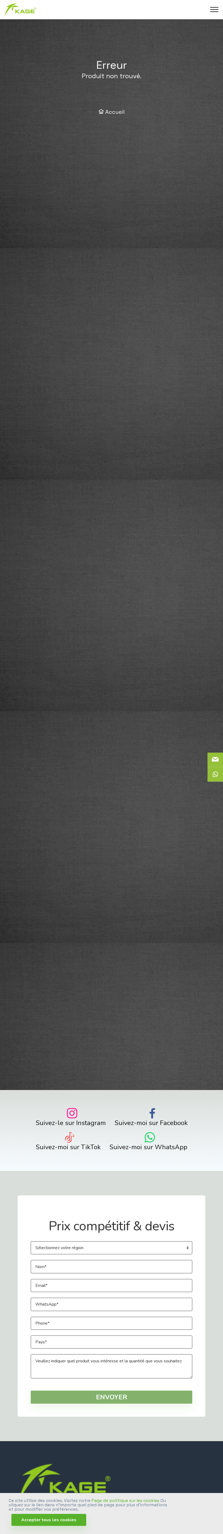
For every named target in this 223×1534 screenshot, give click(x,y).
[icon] (215, 774)
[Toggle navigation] (214, 9)
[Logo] (20, 9)
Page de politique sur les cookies (125, 1500)
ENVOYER (111, 1397)
